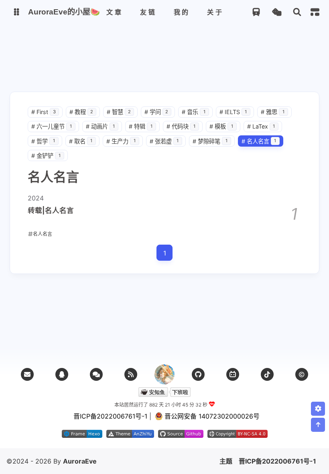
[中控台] (315, 12)
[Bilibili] (232, 374)
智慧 (119, 111)
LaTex (261, 126)
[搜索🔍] (297, 12)
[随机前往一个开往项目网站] (256, 12)
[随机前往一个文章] (277, 12)
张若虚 (164, 141)
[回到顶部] (318, 425)
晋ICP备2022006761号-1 (277, 461)
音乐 (193, 111)
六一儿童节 (51, 126)
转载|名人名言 (51, 210)
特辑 (140, 126)
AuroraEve (80, 461)
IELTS (233, 111)
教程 (81, 111)
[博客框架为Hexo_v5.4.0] (82, 435)
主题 (225, 461)
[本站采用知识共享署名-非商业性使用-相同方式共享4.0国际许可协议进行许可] (237, 435)
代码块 (181, 126)
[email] (27, 374)
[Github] (198, 374)
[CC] (301, 374)
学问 (156, 111)
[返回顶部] (164, 374)
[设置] (318, 409)
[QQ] (61, 374)
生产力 (121, 141)
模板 (221, 126)
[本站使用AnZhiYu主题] (130, 435)
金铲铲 (46, 155)
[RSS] (130, 374)
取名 (81, 141)
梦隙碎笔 (210, 141)
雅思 (272, 111)
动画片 (100, 126)
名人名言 (259, 141)
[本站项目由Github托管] (180, 435)
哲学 (43, 141)
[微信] (96, 374)
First (43, 111)
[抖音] (267, 374)
